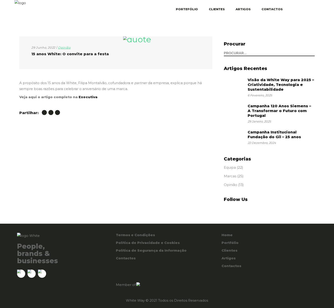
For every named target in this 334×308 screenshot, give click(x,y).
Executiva (88, 97)
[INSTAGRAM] (300, 10)
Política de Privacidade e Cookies (148, 242)
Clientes (229, 250)
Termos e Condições (135, 235)
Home (227, 235)
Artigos (229, 258)
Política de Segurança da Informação (151, 250)
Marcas (230, 176)
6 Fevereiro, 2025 (260, 95)
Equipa (230, 167)
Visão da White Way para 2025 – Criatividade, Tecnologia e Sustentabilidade (281, 85)
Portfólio (230, 242)
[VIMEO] (312, 10)
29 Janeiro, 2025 (259, 121)
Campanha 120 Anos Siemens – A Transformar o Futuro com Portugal (279, 111)
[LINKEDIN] (294, 10)
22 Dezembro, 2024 (262, 143)
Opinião (64, 47)
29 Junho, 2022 (43, 47)
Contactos (126, 258)
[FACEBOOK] (306, 10)
